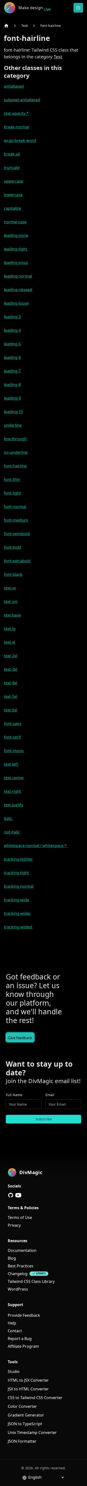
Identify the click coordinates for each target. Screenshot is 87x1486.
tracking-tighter (18, 859)
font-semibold (17, 533)
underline (13, 425)
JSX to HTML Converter (28, 1389)
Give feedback (20, 1037)
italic (8, 818)
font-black (13, 574)
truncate (12, 167)
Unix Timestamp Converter (32, 1432)
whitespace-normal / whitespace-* (35, 845)
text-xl (9, 642)
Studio (14, 1371)
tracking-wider (17, 913)
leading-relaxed (18, 289)
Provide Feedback (24, 1315)
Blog (12, 1258)
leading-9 (12, 398)
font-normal (15, 506)
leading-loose (16, 303)
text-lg (9, 628)
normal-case (15, 221)
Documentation (22, 1250)
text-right (12, 791)
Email (49, 1095)
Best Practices (20, 1266)
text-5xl (10, 696)
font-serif (12, 737)
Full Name (14, 1095)
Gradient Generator (26, 1415)
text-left (11, 764)
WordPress (18, 1289)
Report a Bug (20, 1338)
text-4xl (10, 682)
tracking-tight (16, 872)
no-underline (16, 452)
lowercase (13, 194)
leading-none (16, 235)
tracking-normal (19, 886)
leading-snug (16, 262)
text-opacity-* (16, 113)
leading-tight (15, 249)
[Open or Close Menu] (78, 8)
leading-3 (12, 316)
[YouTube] (18, 1195)
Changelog (18, 1273)
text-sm (11, 601)
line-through (15, 438)
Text (24, 25)
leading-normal (18, 276)
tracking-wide (16, 899)
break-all (12, 154)
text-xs (10, 588)
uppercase (13, 181)
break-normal (16, 127)
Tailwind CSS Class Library (31, 1281)
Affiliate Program (23, 1346)
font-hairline (50, 25)
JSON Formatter (22, 1441)
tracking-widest (18, 927)
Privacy (14, 1225)
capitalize (12, 208)
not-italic (12, 832)
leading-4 (12, 330)
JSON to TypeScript (25, 1423)
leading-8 (12, 384)
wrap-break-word (20, 140)
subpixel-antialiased (22, 99)
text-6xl (10, 710)
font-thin (12, 479)
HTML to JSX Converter (28, 1380)
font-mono (14, 750)
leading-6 (12, 357)
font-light (12, 493)
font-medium (16, 520)
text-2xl (10, 655)
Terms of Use (20, 1217)
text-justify (13, 805)
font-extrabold (17, 560)
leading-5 (12, 343)
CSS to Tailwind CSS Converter (35, 1397)
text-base (12, 615)
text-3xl (10, 669)
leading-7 (12, 371)
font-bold (12, 547)
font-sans (12, 723)
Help (12, 1323)
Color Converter (22, 1406)
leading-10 (13, 411)
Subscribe (44, 1119)
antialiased (14, 86)
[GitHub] (11, 1195)
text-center (14, 777)
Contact (15, 1330)
